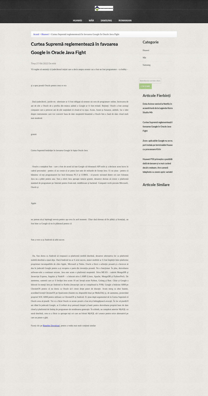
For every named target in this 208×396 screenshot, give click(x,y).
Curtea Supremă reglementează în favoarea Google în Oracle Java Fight (158, 126)
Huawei (77, 20)
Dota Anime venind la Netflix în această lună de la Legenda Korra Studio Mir (158, 108)
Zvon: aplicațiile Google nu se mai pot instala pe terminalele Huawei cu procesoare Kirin (158, 145)
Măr (91, 20)
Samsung (106, 20)
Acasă (36, 34)
